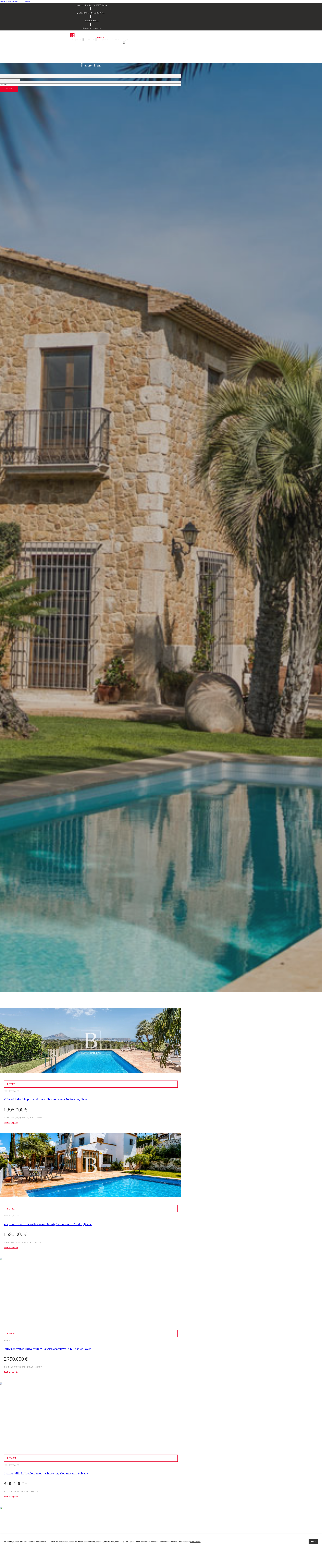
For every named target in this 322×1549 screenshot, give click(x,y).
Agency (104, 39)
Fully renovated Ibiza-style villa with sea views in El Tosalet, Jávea (47, 1349)
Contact (115, 39)
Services (91, 39)
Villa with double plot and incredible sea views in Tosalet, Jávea (46, 1099)
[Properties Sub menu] (83, 39)
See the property (11, 1122)
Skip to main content (9, 1)
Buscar (9, 89)
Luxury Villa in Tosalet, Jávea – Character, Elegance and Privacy (46, 1473)
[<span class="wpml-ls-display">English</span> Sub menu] (124, 42)
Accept (313, 1542)
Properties (77, 39)
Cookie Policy (195, 1541)
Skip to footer (24, 1)
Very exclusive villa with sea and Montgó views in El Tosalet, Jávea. (48, 1224)
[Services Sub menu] (96, 39)
